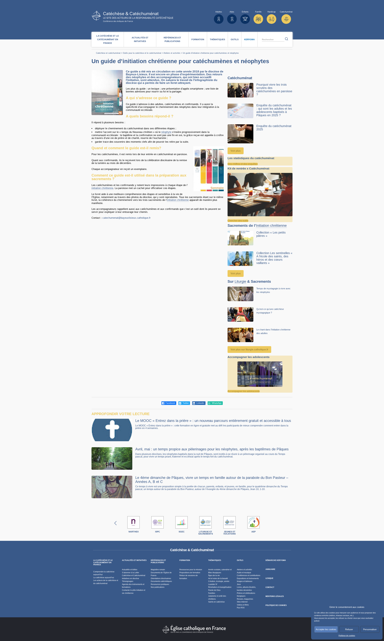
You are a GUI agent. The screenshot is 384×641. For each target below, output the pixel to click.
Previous (115, 526)
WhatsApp (216, 403)
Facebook (170, 403)
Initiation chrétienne (271, 226)
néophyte (166, 132)
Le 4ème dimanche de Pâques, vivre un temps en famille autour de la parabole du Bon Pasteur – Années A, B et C (211, 480)
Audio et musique (244, 573)
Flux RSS (240, 608)
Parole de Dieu (214, 590)
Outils (234, 39)
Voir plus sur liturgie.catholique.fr (249, 349)
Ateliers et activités (172, 53)
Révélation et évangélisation (219, 587)
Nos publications (157, 587)
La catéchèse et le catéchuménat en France (107, 39)
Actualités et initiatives (140, 39)
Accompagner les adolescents (244, 391)
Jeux (239, 584)
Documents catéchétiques (161, 581)
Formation (197, 39)
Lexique (269, 578)
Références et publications (172, 39)
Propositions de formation (189, 573)
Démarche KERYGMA (276, 560)
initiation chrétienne (102, 188)
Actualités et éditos (129, 570)
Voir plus (236, 151)
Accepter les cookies (326, 629)
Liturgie (240, 281)
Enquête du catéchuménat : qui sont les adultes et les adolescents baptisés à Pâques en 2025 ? (274, 110)
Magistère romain (158, 570)
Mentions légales (275, 596)
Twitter (185, 403)
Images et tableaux (244, 581)
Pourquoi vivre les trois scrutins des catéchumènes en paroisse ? (274, 89)
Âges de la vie (214, 575)
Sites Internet (242, 602)
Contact (270, 587)
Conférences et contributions (248, 575)
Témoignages (127, 581)
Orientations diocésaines (161, 578)
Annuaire (270, 569)
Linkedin (200, 403)
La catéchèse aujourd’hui (103, 578)
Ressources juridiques (160, 584)
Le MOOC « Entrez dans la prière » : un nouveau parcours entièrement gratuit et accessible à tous (213, 421)
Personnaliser (370, 629)
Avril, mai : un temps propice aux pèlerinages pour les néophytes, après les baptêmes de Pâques (212, 449)
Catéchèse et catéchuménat (108, 53)
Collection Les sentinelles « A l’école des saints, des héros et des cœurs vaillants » (274, 258)
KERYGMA (249, 39)
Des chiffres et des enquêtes (243, 164)
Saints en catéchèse (216, 602)
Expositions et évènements (248, 578)
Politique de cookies (347, 636)
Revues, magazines (245, 599)
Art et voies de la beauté (218, 578)
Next (268, 526)
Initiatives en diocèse (130, 578)
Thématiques (217, 39)
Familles (211, 593)
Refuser (349, 629)
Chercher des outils (238, 220)
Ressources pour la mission (190, 570)
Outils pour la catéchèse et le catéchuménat (142, 53)
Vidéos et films (243, 605)
